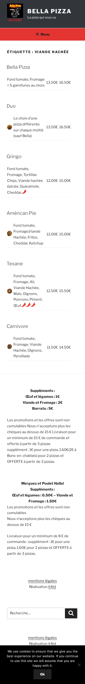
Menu (45, 34)
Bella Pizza (49, 11)
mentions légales (42, 581)
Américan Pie (21, 213)
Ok (42, 674)
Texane (15, 263)
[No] (79, 664)
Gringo (14, 156)
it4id (52, 587)
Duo (11, 106)
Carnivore (17, 326)
